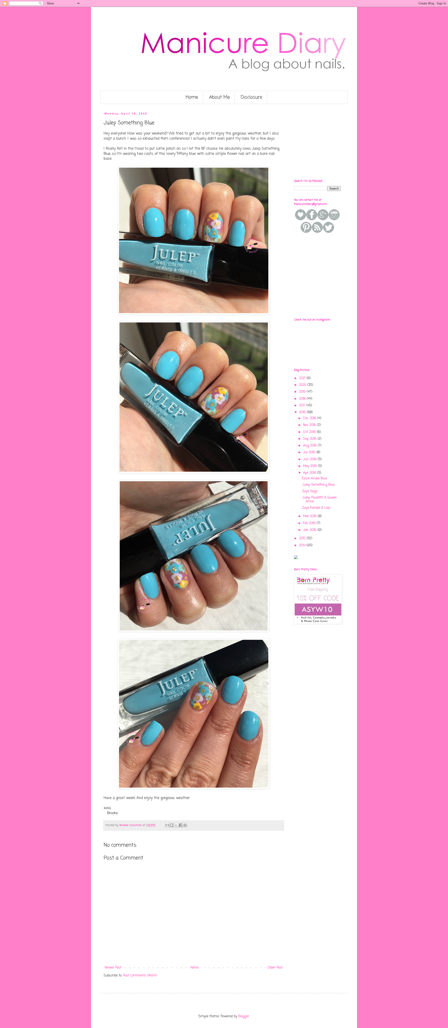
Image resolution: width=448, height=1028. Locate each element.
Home (192, 97)
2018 (303, 398)
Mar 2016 (310, 516)
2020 (303, 385)
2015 (303, 538)
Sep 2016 (310, 438)
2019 (303, 391)
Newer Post (113, 967)
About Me (219, 97)
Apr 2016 (310, 473)
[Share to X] (176, 825)
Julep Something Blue (318, 484)
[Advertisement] (329, 141)
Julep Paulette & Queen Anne (319, 499)
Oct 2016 (310, 432)
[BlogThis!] (171, 825)
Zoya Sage (309, 491)
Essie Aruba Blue (314, 478)
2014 (303, 545)
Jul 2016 (309, 452)
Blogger (243, 1016)
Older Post (275, 967)
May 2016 (310, 466)
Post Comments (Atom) (140, 975)
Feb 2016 (310, 523)
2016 (303, 412)
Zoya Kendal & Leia (316, 507)
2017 (302, 405)
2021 (303, 378)
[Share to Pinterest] (185, 825)
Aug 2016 (310, 445)
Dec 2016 (310, 418)
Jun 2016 (310, 459)
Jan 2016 (310, 530)
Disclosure (251, 97)
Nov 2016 (310, 425)
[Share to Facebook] (180, 825)
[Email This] (167, 825)
